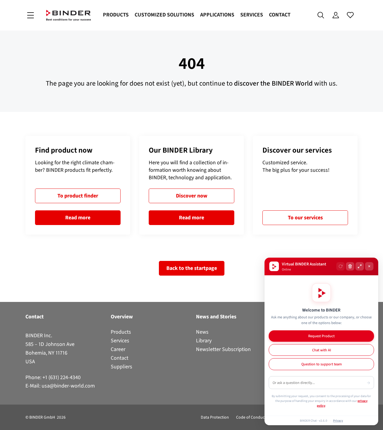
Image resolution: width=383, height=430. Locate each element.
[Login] (335, 15)
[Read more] (77, 185)
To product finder (77, 195)
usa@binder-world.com (68, 385)
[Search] (321, 15)
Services (251, 14)
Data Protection (215, 417)
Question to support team (321, 364)
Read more (77, 217)
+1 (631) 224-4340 (61, 377)
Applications (217, 14)
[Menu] (30, 15)
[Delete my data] (350, 266)
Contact (280, 14)
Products (116, 14)
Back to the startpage (191, 268)
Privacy (338, 420)
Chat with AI (321, 349)
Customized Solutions (164, 14)
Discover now (191, 195)
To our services (305, 217)
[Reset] (340, 266)
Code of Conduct (251, 417)
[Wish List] (350, 15)
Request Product (321, 335)
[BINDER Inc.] (68, 15)
